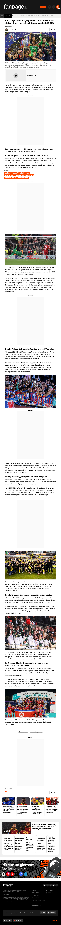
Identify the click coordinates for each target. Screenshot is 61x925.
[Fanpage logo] (13, 7)
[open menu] (2, 16)
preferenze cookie (36, 905)
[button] (54, 29)
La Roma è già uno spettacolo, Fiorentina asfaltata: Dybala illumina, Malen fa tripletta (44, 826)
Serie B (51, 16)
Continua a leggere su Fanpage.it (30, 732)
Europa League (35, 16)
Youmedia (34, 890)
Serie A (16, 16)
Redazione (34, 903)
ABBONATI (43, 6)
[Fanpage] (8, 885)
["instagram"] (8, 874)
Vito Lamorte (16, 29)
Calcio (8, 15)
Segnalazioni (35, 892)
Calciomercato (44, 16)
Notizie (10, 788)
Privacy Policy (35, 895)
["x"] (17, 874)
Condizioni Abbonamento (38, 900)
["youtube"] (12, 874)
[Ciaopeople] (54, 920)
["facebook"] (21, 874)
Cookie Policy (35, 897)
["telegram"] (25, 874)
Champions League (25, 16)
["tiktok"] (3, 874)
